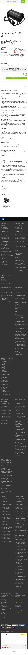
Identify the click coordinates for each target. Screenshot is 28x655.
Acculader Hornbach (5, 241)
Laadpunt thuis (4, 498)
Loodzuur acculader (5, 282)
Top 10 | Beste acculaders (6, 361)
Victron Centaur (4, 381)
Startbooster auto (19, 251)
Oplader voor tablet (19, 263)
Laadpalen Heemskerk (5, 507)
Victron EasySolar (4, 383)
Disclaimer (3, 599)
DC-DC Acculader (18, 322)
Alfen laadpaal (4, 503)
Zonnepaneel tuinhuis (19, 407)
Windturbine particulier (19, 257)
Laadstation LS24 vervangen (21, 559)
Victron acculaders (5, 376)
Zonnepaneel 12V (18, 410)
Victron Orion (4, 386)
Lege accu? (17, 352)
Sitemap (2, 612)
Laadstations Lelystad (5, 538)
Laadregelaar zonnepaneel (20, 428)
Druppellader (17, 250)
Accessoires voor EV (19, 524)
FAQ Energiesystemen (5, 262)
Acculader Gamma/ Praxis (6, 240)
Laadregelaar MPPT (19, 429)
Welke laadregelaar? (19, 452)
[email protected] (18, 602)
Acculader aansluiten (19, 332)
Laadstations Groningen (6, 537)
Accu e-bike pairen (19, 315)
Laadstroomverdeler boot (20, 438)
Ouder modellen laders (20, 269)
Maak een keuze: (5, 63)
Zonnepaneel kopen (5, 403)
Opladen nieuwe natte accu (6, 283)
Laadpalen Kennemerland (6, 527)
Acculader (17, 249)
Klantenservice (4, 606)
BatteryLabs (4, 188)
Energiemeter (18, 523)
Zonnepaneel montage (20, 439)
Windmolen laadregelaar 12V (21, 238)
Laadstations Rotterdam (6, 541)
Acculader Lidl (4, 242)
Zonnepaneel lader (19, 426)
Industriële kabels (18, 354)
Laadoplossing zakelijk (19, 503)
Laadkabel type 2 (18, 292)
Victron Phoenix (4, 387)
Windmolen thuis (18, 259)
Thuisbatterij (3, 299)
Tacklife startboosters (5, 394)
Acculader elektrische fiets (6, 251)
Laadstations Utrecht (5, 542)
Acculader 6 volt (18, 225)
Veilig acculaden (18, 330)
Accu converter (18, 234)
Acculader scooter (5, 230)
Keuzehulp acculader (5, 231)
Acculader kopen (4, 252)
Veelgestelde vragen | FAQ (6, 595)
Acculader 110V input (19, 232)
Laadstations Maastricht (6, 540)
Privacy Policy (4, 600)
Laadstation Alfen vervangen (21, 545)
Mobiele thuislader (19, 294)
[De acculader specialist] (11, 2)
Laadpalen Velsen (4, 513)
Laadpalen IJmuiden (5, 511)
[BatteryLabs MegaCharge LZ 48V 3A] (6, 200)
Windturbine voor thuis (19, 256)
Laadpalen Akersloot (5, 521)
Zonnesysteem (4, 406)
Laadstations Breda (5, 532)
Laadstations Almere (5, 531)
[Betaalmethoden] (3, 625)
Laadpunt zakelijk (18, 501)
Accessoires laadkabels (20, 520)
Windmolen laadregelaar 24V (21, 240)
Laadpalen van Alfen (19, 504)
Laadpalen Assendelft (5, 514)
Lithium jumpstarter (5, 247)
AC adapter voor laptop (20, 261)
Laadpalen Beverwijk (5, 505)
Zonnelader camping (5, 407)
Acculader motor (4, 228)
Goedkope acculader (19, 305)
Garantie (3, 610)
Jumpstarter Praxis (5, 237)
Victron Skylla (4, 390)
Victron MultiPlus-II (5, 374)
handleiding (12, 153)
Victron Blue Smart (5, 380)
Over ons (3, 596)
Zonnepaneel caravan (19, 404)
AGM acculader (4, 279)
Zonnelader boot (4, 409)
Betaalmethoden (4, 602)
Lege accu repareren (19, 328)
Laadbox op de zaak (19, 500)
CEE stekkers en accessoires (21, 529)
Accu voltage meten (19, 242)
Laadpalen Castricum (5, 510)
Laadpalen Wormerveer (6, 518)
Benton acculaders (5, 393)
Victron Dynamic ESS (5, 469)
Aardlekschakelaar (19, 521)
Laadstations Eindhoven (6, 535)
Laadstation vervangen (20, 543)
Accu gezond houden (5, 254)
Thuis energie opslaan (5, 416)
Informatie (6, 210)
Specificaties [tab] (14, 86)
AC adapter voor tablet (20, 264)
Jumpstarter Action (5, 238)
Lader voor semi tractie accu (7, 294)
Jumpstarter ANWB (5, 396)
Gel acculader (4, 280)
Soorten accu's (4, 291)
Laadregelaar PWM (19, 431)
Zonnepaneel (18, 254)
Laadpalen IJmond (5, 528)
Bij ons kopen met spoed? (20, 334)
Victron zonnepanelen (5, 486)
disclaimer (17, 173)
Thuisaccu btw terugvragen (6, 301)
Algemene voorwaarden (6, 598)
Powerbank (17, 304)
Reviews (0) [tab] (23, 86)
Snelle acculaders (18, 270)
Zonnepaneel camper (19, 402)
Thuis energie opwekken (6, 417)
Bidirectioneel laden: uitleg (6, 462)
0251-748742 (4, 617)
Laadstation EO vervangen (20, 552)
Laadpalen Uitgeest (5, 508)
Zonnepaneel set (4, 414)
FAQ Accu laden (4, 260)
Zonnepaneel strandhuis (20, 409)
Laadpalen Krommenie (6, 517)
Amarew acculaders (5, 391)
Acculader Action (4, 244)
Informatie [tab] (4, 86)
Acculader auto (4, 227)
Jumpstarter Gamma (5, 235)
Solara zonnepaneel (5, 484)
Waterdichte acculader (19, 253)
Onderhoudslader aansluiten (21, 327)
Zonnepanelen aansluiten (6, 404)
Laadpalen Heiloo (4, 523)
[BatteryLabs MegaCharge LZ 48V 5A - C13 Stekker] (14, 17)
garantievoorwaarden (5, 175)
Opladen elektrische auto (20, 539)
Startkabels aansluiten (5, 250)
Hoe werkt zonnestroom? (6, 471)
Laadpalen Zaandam (5, 515)
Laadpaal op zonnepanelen (6, 504)
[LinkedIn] (3, 219)
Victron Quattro (4, 388)
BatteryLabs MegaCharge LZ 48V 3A (6, 206)
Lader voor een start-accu (6, 292)
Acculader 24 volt (18, 231)
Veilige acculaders (18, 331)
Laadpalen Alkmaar (5, 524)
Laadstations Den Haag (6, 534)
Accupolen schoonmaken (6, 295)
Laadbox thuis (4, 500)
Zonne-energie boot (19, 412)
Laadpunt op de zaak (19, 498)
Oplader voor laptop (19, 260)
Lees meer (2, 60)
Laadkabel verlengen (19, 298)
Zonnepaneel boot (19, 403)
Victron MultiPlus (4, 384)
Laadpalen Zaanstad (5, 520)
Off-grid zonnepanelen (5, 412)
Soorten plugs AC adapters (20, 267)
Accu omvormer (18, 235)
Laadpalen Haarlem (5, 530)
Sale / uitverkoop (4, 264)
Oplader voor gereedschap (20, 266)
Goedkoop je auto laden (20, 575)
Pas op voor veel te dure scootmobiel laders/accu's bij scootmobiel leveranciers (21, 346)
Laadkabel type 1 (18, 291)
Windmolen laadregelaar (20, 237)
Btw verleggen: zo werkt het (7, 255)
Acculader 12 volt (18, 227)
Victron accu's (4, 378)
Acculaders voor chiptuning (20, 271)
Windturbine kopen (5, 248)
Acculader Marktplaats (5, 245)
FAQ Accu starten (4, 261)
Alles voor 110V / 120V (19, 241)
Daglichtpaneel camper (6, 410)
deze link (21, 153)
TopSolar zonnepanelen (6, 485)
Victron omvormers (5, 377)
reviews (15, 653)
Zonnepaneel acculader (6, 413)
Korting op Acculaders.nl (20, 320)
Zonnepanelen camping (20, 406)
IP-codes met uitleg (19, 348)
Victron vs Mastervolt (19, 321)
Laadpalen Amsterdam (6, 525)
